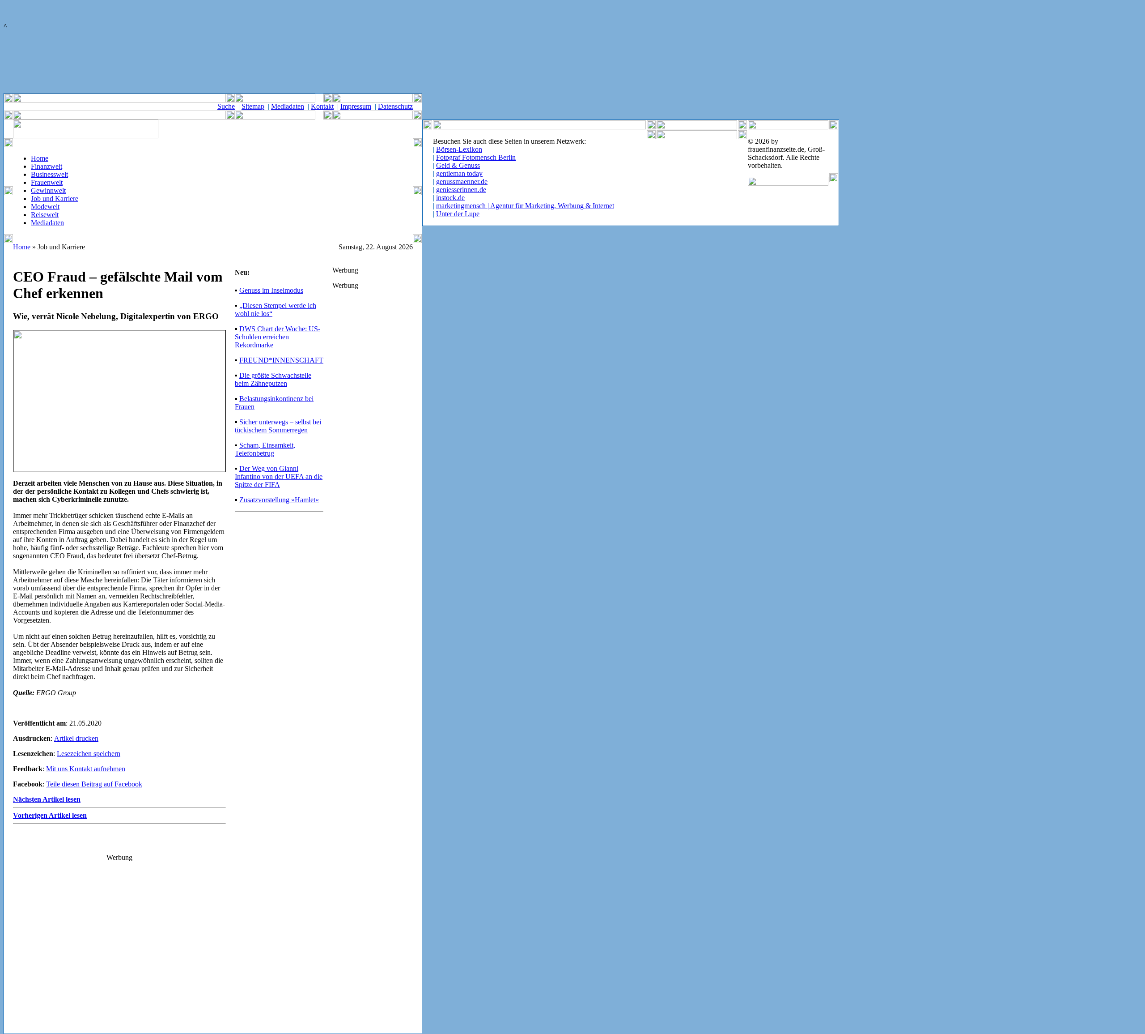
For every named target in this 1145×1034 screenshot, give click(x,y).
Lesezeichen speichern (88, 753)
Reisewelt (45, 214)
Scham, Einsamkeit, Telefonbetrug (265, 449)
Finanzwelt (46, 166)
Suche (226, 106)
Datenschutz (395, 106)
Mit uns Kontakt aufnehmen (85, 769)
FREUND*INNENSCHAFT (281, 360)
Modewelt (45, 206)
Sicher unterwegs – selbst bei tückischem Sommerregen (278, 426)
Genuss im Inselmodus (271, 290)
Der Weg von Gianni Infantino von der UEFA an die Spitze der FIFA (278, 476)
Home (39, 158)
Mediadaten (287, 106)
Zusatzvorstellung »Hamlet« (279, 500)
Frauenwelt (47, 182)
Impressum (355, 106)
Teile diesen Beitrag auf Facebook (94, 784)
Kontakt (322, 106)
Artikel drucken (76, 738)
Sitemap (253, 106)
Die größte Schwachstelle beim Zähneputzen (273, 379)
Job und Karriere (54, 198)
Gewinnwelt (48, 190)
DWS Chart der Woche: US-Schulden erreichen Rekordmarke (277, 337)
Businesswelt (49, 174)
